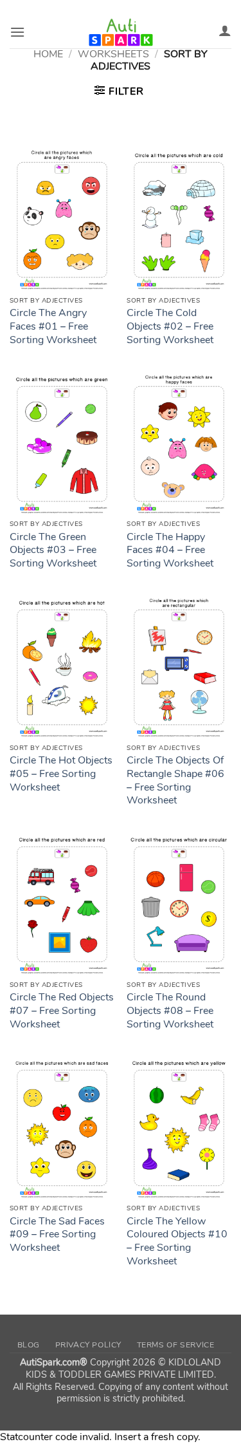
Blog (28, 1345)
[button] (17, 32)
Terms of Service (176, 1345)
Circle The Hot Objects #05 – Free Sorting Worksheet (61, 774)
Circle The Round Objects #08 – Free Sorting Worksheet (170, 1011)
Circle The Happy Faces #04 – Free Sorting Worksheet (170, 550)
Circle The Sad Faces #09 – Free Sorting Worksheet (57, 1235)
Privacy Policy (88, 1345)
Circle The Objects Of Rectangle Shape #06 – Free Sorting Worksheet (175, 780)
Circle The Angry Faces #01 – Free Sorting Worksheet (53, 326)
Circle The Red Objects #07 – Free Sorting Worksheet (62, 1011)
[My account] (225, 30)
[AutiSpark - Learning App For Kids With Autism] (121, 32)
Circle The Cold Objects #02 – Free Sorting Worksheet (170, 326)
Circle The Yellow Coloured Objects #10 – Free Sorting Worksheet (177, 1241)
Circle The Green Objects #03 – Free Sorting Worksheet (53, 550)
